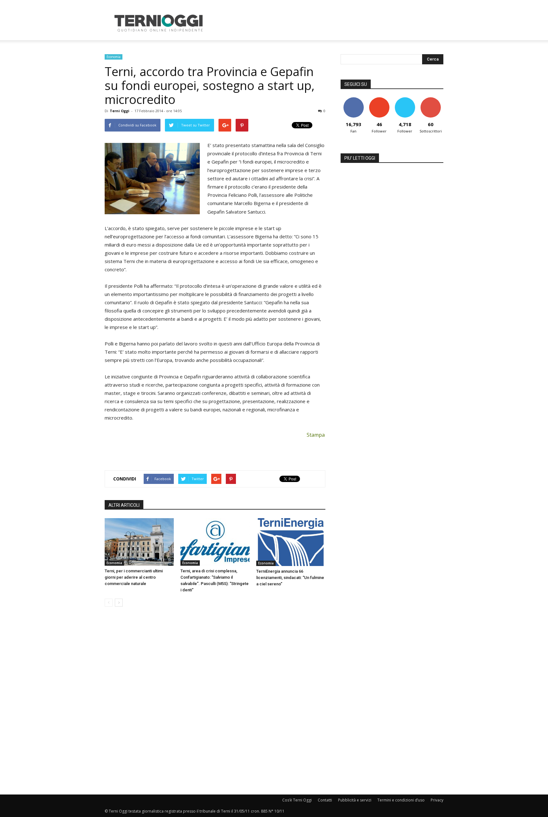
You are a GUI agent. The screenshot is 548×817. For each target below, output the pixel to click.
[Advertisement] (327, 23)
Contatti (325, 800)
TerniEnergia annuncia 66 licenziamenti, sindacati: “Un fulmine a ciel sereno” (290, 577)
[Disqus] (215, 701)
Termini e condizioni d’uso (401, 800)
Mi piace (354, 99)
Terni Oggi (119, 110)
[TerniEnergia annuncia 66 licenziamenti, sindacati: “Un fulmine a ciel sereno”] (290, 542)
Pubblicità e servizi (354, 800)
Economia (114, 57)
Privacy (437, 800)
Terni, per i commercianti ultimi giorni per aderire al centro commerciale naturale (134, 577)
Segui (379, 99)
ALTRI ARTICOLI (124, 505)
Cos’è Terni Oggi (297, 800)
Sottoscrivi (430, 99)
